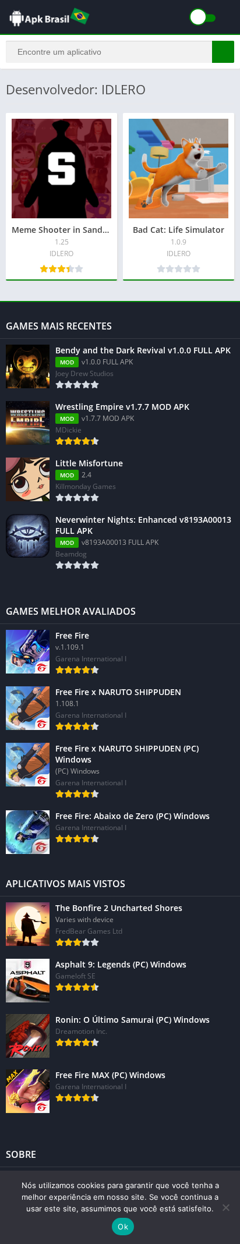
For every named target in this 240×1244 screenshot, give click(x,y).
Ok (123, 1226)
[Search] (223, 52)
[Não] (225, 1207)
